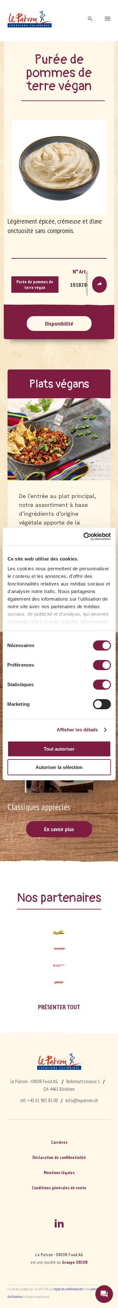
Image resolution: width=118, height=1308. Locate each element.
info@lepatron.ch (81, 1100)
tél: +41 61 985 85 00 (39, 1100)
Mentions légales (59, 1172)
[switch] (102, 665)
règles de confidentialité (67, 1289)
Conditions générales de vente (59, 1188)
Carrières (59, 1142)
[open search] (90, 19)
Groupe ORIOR (75, 1262)
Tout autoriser (59, 749)
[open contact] (104, 1294)
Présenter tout (59, 1007)
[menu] (107, 19)
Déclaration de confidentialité (59, 1157)
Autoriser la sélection (59, 767)
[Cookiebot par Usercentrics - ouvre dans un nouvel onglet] (84, 536)
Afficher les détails (77, 729)
